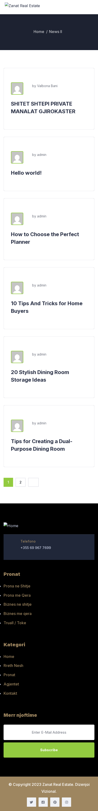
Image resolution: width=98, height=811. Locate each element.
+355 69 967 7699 (35, 548)
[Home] (11, 526)
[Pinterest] (54, 802)
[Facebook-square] (43, 802)
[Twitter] (31, 802)
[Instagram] (66, 802)
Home (39, 31)
